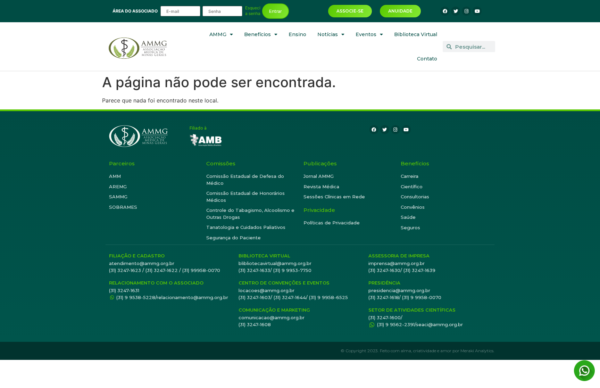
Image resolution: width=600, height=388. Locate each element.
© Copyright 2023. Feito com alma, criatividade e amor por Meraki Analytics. (417, 350)
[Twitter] (455, 11)
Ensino (297, 34)
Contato (427, 59)
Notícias (327, 34)
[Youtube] (477, 11)
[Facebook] (444, 11)
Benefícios (257, 34)
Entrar (275, 11)
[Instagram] (466, 11)
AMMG (217, 34)
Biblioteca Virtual (415, 34)
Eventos (366, 34)
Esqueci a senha (252, 10)
